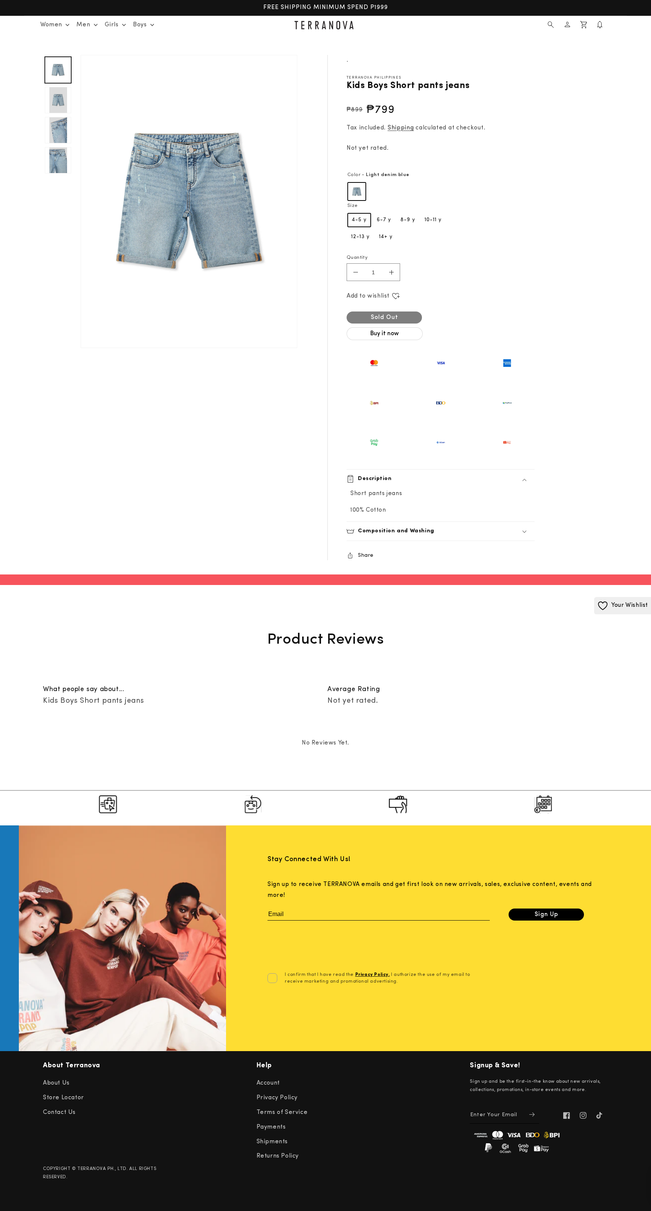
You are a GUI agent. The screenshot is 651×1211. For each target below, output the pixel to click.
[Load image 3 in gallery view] (58, 130)
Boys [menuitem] (140, 25)
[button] (550, 25)
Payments (271, 1127)
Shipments (272, 1142)
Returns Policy (278, 1156)
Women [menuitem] (51, 25)
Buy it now (384, 334)
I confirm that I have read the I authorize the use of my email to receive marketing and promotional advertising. (377, 978)
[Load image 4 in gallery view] (58, 160)
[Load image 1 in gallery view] (58, 70)
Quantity (357, 257)
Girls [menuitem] (112, 25)
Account (268, 1083)
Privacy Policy (277, 1098)
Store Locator (63, 1098)
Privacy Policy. (372, 974)
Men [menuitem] (83, 25)
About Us (56, 1083)
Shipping (401, 128)
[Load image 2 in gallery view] (58, 100)
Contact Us (59, 1112)
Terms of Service (282, 1112)
